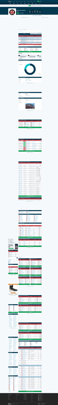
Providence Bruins (14, 341)
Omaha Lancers (14, 369)
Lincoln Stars (10, 373)
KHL (14, 307)
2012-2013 (20, 179)
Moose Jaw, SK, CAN (27, 80)
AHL (15, 252)
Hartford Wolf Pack (10, 347)
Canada (8, 396)
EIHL (14, 379)
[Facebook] (8, 239)
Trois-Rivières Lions (15, 362)
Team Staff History (30, 51)
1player (31, 343)
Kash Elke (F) (23, 366)
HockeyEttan (10, 379)
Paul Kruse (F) (21, 218)
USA (8, 397)
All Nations (9, 399)
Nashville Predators (10, 326)
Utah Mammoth (14, 323)
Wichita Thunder (14, 364)
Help (31, 397)
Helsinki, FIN (31, 43)
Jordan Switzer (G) (28, 143)
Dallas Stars (10, 321)
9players (20, 344)
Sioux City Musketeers (15, 370)
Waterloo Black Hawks (15, 373)
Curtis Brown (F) (21, 220)
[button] (40, 3)
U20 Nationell (10, 378)
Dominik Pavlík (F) (28, 147)
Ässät (32, 142)
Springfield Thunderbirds (14, 345)
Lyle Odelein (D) (21, 217)
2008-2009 (20, 183)
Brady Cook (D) (23, 359)
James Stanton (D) (24, 369)
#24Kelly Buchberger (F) (22, 212)
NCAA (15, 255)
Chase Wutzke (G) (28, 148)
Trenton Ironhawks (15, 361)
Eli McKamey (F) (10, 255)
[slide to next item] (41, 58)
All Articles (20, 58)
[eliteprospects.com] (10, 1)
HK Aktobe (29, 226)
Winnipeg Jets (14, 326)
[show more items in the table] (17, 257)
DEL (9, 387)
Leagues (19, 1)
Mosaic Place (27, 99)
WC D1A (10, 390)
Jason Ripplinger (26, 50)
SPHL (14, 384)
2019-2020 (20, 171)
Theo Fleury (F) (21, 297)
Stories (28, 1)
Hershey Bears (10, 349)
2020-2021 (20, 170)
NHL (14, 382)
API (31, 399)
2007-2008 (20, 184)
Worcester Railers (14, 365)
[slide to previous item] (39, 58)
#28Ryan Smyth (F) (28, 212)
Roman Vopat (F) (28, 215)
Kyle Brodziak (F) (36, 218)
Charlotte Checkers (10, 341)
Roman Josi (11, 271)
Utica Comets (14, 349)
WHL (18, 11)
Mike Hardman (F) (10, 252)
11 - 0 (37, 125)
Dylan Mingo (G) (23, 367)
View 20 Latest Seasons (30, 246)
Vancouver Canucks (15, 324)
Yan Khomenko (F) (22, 226)
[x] (34, 15)
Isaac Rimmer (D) (23, 370)
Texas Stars (14, 347)
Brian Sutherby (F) (28, 220)
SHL (16, 397)
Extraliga (14, 310)
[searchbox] (19, 5)
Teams (16, 1)
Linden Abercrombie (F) (24, 372)
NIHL (15, 253)
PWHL (14, 390)
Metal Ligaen (10, 381)
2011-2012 (20, 180)
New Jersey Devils (14, 315)
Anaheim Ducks (10, 315)
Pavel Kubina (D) (28, 217)
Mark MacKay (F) (21, 298)
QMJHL (15, 256)
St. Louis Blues (14, 321)
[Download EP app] (13, 246)
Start (18, 29)
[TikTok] (12, 239)
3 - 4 (37, 126)
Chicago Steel (10, 369)
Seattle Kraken (14, 320)
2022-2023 (20, 168)
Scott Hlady (37, 50)
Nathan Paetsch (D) (36, 215)
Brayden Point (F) (36, 221)
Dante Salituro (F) (10, 253)
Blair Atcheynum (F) (22, 306)
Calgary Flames (10, 317)
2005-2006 (20, 186)
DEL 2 (9, 388)
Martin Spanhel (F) (28, 218)
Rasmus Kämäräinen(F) (24, 43)
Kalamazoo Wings (10, 363)
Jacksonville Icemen (10, 362)
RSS (31, 400)
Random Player (34, 5)
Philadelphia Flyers (14, 318)
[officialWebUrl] (33, 15)
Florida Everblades (10, 357)
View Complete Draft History (30, 391)
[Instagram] (10, 239)
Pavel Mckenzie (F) (28, 149)
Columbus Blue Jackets (11, 320)
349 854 (41, 15)
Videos (22, 1)
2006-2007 (20, 185)
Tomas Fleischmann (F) (37, 217)
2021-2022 (20, 169)
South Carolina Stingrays (14, 359)
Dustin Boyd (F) (36, 220)
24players (20, 343)
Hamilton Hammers (10, 346)
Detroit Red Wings (25, 396)
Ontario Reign (14, 340)
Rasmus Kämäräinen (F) (29, 142)
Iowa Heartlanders (34, 148)
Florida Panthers (10, 323)
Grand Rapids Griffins (10, 345)
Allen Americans (10, 354)
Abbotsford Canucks (10, 338)
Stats (14, 1)
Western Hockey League (28, 78)
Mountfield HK (33, 147)
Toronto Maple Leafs (25, 399)
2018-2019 (20, 172)
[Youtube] (11, 239)
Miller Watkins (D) (23, 368)
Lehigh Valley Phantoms (15, 338)
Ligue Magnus (15, 378)
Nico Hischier (11, 272)
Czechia (15, 254)
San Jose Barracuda (15, 344)
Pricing (34, 1)
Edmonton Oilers (25, 397)
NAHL (14, 306)
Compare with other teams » (36, 44)
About (31, 396)
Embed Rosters (39, 32)
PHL (14, 381)
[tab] (24, 33)
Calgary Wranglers (10, 340)
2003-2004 (20, 188)
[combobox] (19, 5)
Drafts (24, 1)
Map (30, 80)
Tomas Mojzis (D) (28, 221)
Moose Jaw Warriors (27, 95)
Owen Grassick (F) (24, 371)
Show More (13, 273)
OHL (9, 310)
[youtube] (35, 15)
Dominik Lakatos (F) (11, 254)
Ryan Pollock (37, 49)
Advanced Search (39, 5)
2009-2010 (20, 182)
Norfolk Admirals (14, 354)
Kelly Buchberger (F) (21, 215)
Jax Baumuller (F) (23, 358)
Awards (31, 1)
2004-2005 (20, 187)
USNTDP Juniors (14, 372)
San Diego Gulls (14, 343)
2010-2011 (20, 181)
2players (26, 343)
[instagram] (36, 15)
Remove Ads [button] (47, 17)
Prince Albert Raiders (27, 125)
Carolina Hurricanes (10, 318)
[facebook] (37, 15)
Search (30, 5)
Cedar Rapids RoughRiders (10, 368)
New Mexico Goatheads (15, 353)
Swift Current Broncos (27, 126)
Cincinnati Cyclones (10, 356)
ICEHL (10, 391)
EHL (9, 382)
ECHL (9, 307)
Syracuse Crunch (14, 346)
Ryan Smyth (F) (21, 221)
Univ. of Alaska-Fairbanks (34, 149)
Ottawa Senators (14, 317)
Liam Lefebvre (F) (10, 256)
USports (14, 387)
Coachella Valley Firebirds (10, 343)
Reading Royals (14, 356)
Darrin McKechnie (26, 49)
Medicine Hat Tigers (34, 143)
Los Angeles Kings (10, 324)
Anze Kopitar (13, 242)
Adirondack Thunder (10, 353)
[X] (9, 239)
